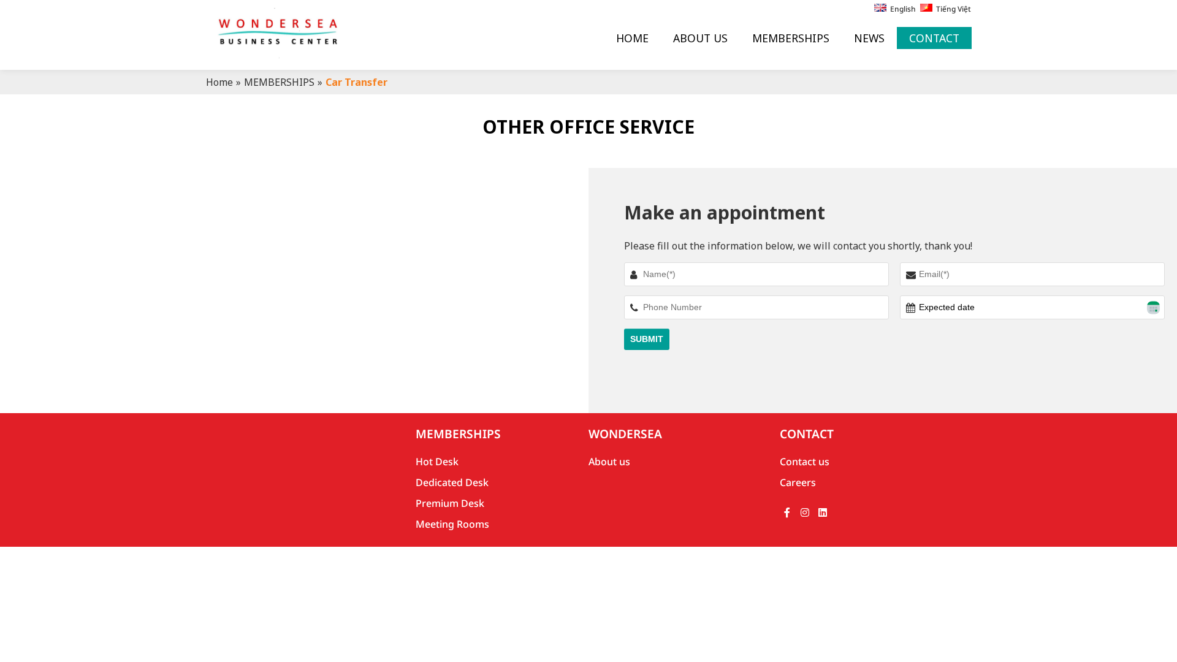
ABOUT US (700, 38)
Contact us (804, 461)
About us (609, 461)
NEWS (869, 38)
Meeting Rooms (452, 524)
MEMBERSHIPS (790, 38)
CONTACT (934, 38)
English (901, 9)
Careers (798, 482)
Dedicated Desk (452, 482)
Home (219, 82)
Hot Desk (437, 461)
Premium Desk (450, 503)
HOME (632, 38)
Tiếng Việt (951, 9)
